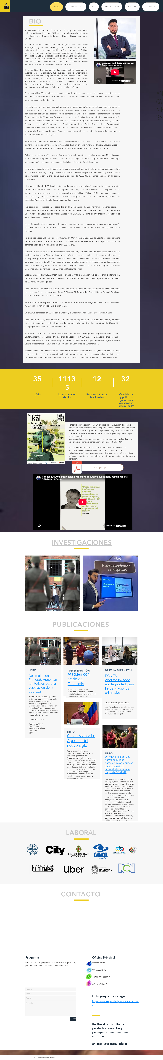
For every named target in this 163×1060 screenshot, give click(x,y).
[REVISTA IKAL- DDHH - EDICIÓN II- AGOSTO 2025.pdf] (76, 467)
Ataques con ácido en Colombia (79, 679)
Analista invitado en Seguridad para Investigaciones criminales (119, 686)
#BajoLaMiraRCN (122, 702)
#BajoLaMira (110, 702)
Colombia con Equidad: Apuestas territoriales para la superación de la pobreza (43, 683)
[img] (52, 583)
